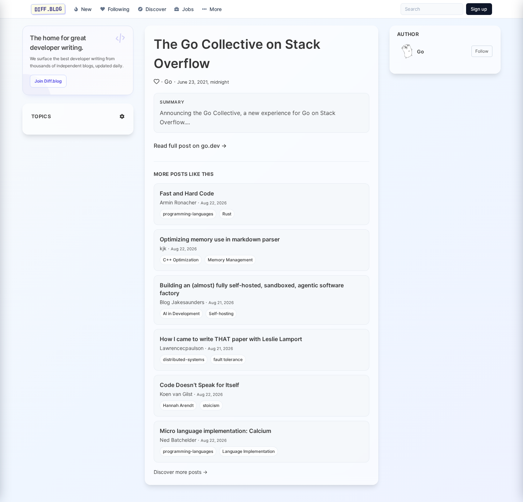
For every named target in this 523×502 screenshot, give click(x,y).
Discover (156, 9)
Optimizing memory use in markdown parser (220, 239)
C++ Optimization (181, 259)
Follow (481, 51)
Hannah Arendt (178, 405)
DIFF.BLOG (48, 9)
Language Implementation (248, 451)
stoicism (211, 405)
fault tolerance (228, 359)
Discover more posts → (180, 472)
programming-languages (188, 213)
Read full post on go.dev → (190, 145)
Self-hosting (221, 313)
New (86, 9)
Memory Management (230, 259)
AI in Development (181, 313)
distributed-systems (183, 359)
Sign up (479, 9)
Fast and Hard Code (187, 193)
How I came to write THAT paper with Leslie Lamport (231, 338)
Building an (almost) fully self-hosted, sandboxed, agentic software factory (252, 289)
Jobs (188, 9)
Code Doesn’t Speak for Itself (199, 384)
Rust (226, 213)
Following (119, 9)
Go (168, 81)
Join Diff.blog (48, 81)
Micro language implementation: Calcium (215, 430)
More (216, 9)
